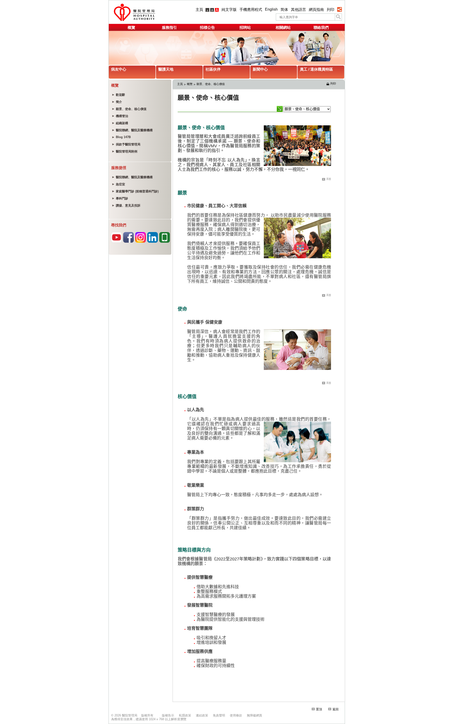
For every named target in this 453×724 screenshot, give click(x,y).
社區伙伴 (213, 69)
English (271, 9)
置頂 (319, 709)
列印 (330, 10)
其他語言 (298, 10)
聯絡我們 (321, 27)
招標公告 (207, 27)
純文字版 (229, 10)
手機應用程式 (250, 10)
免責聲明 (219, 715)
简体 (284, 10)
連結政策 (202, 715)
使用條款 (236, 715)
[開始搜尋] (338, 17)
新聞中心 (260, 69)
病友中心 (118, 69)
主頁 (199, 10)
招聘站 (245, 27)
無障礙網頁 (254, 715)
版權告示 (168, 715)
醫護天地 (165, 69)
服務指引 (169, 27)
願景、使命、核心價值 (211, 84)
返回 (335, 709)
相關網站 (283, 27)
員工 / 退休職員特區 (316, 69)
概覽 (131, 27)
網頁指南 (316, 10)
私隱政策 (185, 715)
